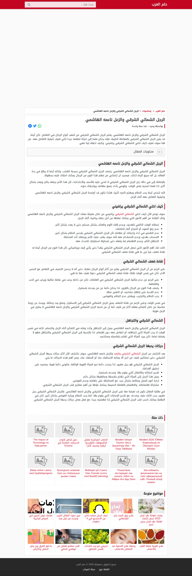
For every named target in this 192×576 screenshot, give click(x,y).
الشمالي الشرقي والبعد (127, 353)
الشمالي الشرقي (124, 214)
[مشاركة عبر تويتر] (35, 126)
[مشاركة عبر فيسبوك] (30, 126)
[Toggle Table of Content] (158, 151)
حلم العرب (159, 4)
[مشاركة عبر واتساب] (39, 126)
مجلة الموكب (89, 569)
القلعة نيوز (104, 569)
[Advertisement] (96, 59)
